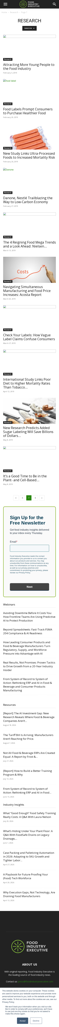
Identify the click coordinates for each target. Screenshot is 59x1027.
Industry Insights (13, 804)
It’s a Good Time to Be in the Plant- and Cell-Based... (25, 478)
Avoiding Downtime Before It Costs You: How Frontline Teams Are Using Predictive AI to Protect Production (29, 616)
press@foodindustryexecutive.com (35, 981)
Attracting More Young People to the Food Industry (28, 66)
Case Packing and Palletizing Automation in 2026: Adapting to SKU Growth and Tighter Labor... (28, 856)
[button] (5, 4)
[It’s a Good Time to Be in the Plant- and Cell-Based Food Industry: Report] (29, 459)
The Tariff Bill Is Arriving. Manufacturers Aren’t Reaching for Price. (28, 737)
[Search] (54, 4)
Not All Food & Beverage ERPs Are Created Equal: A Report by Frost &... (29, 754)
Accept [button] (22, 1020)
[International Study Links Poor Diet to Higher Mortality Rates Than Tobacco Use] (29, 362)
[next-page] (42, 497)
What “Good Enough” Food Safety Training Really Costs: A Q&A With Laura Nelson (29, 815)
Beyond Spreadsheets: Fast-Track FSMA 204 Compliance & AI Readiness (27, 631)
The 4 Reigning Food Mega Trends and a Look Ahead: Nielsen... (29, 244)
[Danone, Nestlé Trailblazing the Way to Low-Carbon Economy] (29, 181)
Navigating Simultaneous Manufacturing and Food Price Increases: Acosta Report (27, 291)
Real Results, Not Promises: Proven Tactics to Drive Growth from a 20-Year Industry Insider (29, 666)
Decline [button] (36, 1020)
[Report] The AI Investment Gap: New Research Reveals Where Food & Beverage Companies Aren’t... (28, 717)
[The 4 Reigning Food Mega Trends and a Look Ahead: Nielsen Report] (29, 225)
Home (4, 12)
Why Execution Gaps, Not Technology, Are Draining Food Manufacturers (29, 894)
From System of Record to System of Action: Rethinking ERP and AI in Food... (27, 790)
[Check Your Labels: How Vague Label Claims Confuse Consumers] (29, 318)
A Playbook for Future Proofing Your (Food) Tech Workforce (25, 876)
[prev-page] (16, 497)
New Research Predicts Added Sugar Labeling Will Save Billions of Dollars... (28, 432)
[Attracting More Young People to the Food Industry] (29, 48)
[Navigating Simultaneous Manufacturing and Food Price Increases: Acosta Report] (29, 270)
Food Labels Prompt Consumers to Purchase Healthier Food (28, 111)
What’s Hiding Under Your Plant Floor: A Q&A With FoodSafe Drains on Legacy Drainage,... (28, 834)
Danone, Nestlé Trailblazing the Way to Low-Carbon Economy (28, 200)
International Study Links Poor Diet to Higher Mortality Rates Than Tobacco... (27, 383)
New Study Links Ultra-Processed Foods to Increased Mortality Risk (29, 155)
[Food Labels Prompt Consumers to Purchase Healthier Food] (29, 92)
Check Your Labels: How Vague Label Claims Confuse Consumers (29, 337)
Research (14, 12)
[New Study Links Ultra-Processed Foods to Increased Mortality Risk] (29, 137)
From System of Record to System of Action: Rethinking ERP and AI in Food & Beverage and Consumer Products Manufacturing (27, 684)
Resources (9, 705)
